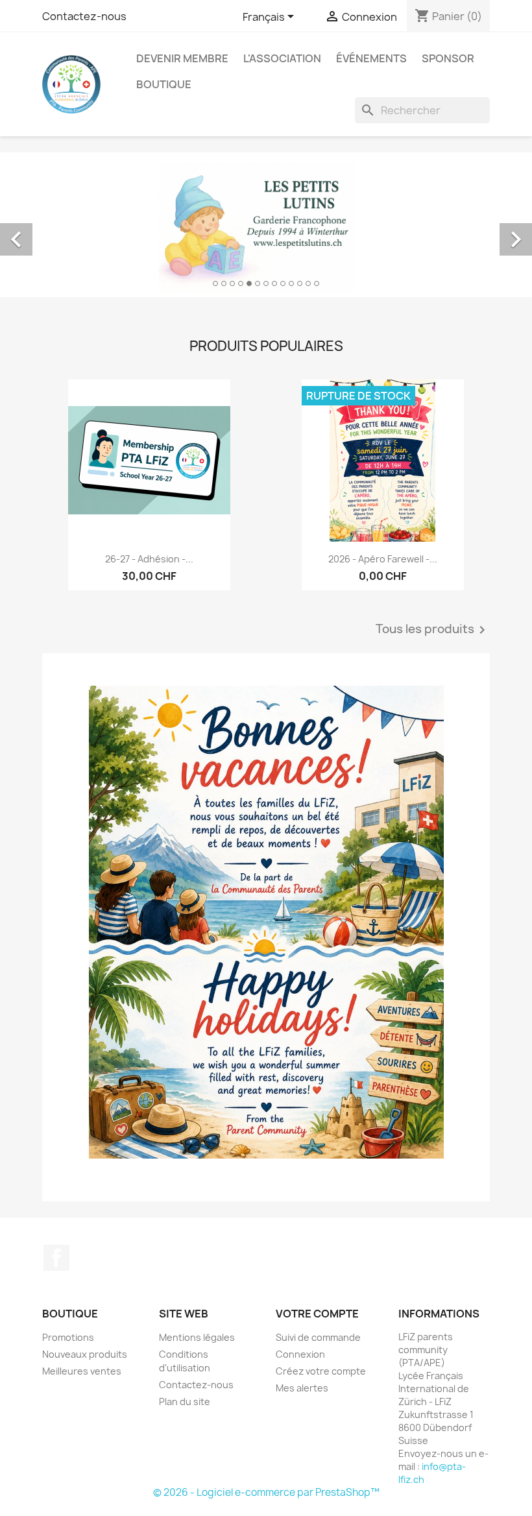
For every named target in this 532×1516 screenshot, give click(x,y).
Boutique (163, 84)
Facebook (56, 1258)
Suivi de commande (318, 1337)
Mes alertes (302, 1388)
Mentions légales (197, 1337)
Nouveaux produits (84, 1354)
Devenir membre (182, 58)
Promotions (68, 1337)
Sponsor (448, 58)
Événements (371, 58)
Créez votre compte (321, 1371)
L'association (282, 58)
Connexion (300, 1354)
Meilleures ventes (81, 1371)
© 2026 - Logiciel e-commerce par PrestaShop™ (266, 1492)
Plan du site (184, 1401)
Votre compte (317, 1313)
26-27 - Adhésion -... (149, 559)
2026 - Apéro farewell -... (382, 559)
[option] (266, 224)
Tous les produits (433, 630)
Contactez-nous (84, 16)
